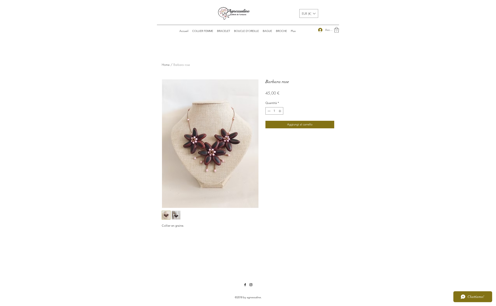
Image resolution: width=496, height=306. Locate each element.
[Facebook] (245, 285)
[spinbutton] (274, 111)
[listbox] (308, 13)
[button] (308, 13)
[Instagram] (251, 285)
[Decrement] (268, 111)
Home (166, 65)
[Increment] (280, 111)
